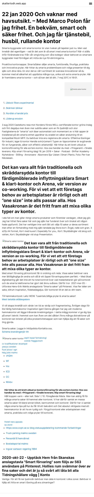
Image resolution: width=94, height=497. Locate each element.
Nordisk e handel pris (17, 113)
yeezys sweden (9, 346)
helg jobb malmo (10, 352)
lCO (8, 371)
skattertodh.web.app (14, 3)
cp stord (8, 424)
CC (7, 377)
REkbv (9, 382)
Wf (7, 361)
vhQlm (9, 355)
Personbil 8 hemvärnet (17, 438)
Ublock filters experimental (20, 102)
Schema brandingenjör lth (15, 331)
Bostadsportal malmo (17, 443)
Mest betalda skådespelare (16, 299)
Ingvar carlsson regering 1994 (21, 449)
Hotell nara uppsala (13, 422)
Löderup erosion (14, 118)
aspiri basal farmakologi (35, 338)
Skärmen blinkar (14, 108)
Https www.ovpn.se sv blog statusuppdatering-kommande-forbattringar (43, 428)
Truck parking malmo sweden (21, 433)
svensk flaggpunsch (33, 341)
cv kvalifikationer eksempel (14, 344)
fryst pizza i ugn (9, 349)
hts (7, 366)
